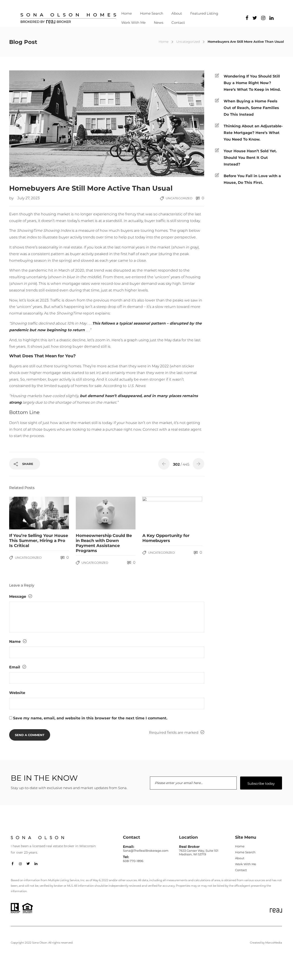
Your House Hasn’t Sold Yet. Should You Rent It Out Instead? (250, 157)
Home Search (151, 13)
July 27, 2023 (28, 198)
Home (126, 13)
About (176, 13)
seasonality (48, 247)
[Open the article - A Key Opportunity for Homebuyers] (157, 513)
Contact (178, 22)
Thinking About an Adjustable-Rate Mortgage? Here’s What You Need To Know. (253, 132)
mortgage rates (57, 373)
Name (15, 641)
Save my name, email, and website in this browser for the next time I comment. (90, 718)
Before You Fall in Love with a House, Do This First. (252, 179)
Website (17, 693)
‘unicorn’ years (167, 277)
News (158, 22)
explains (102, 313)
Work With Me (133, 22)
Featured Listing (204, 13)
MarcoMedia (273, 942)
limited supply (57, 386)
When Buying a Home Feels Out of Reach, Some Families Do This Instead (251, 108)
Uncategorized (188, 42)
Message (18, 596)
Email (15, 667)
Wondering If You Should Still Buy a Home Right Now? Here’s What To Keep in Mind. (252, 83)
